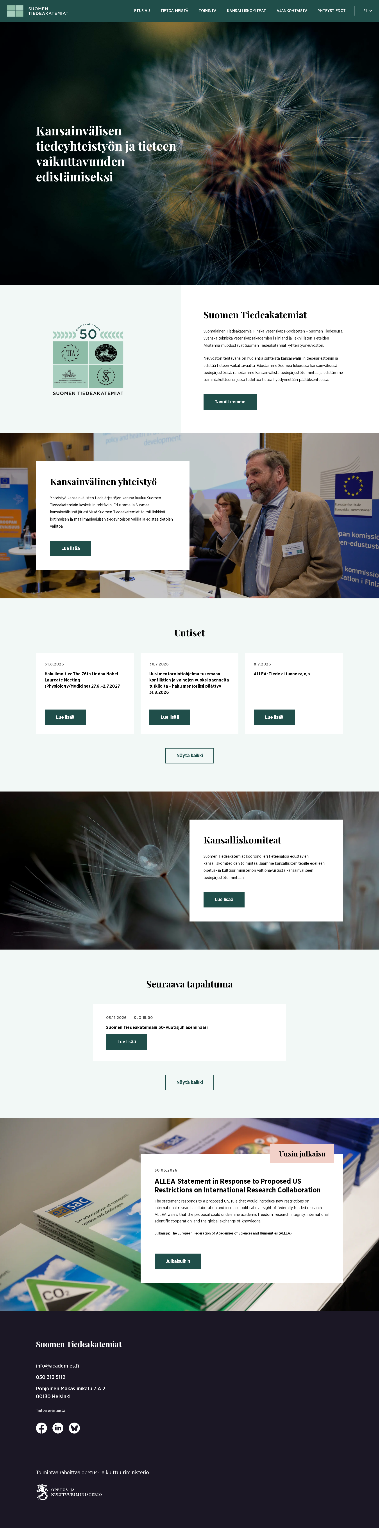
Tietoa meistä (174, 11)
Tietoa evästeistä (50, 1411)
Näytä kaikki (189, 755)
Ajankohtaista (292, 11)
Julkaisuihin (178, 1261)
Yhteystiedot (332, 11)
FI (365, 11)
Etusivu (142, 11)
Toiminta (207, 11)
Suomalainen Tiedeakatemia (228, 331)
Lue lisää (70, 548)
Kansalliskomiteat (246, 11)
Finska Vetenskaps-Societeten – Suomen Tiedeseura (297, 331)
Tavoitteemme (230, 401)
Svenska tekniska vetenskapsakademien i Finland (246, 338)
